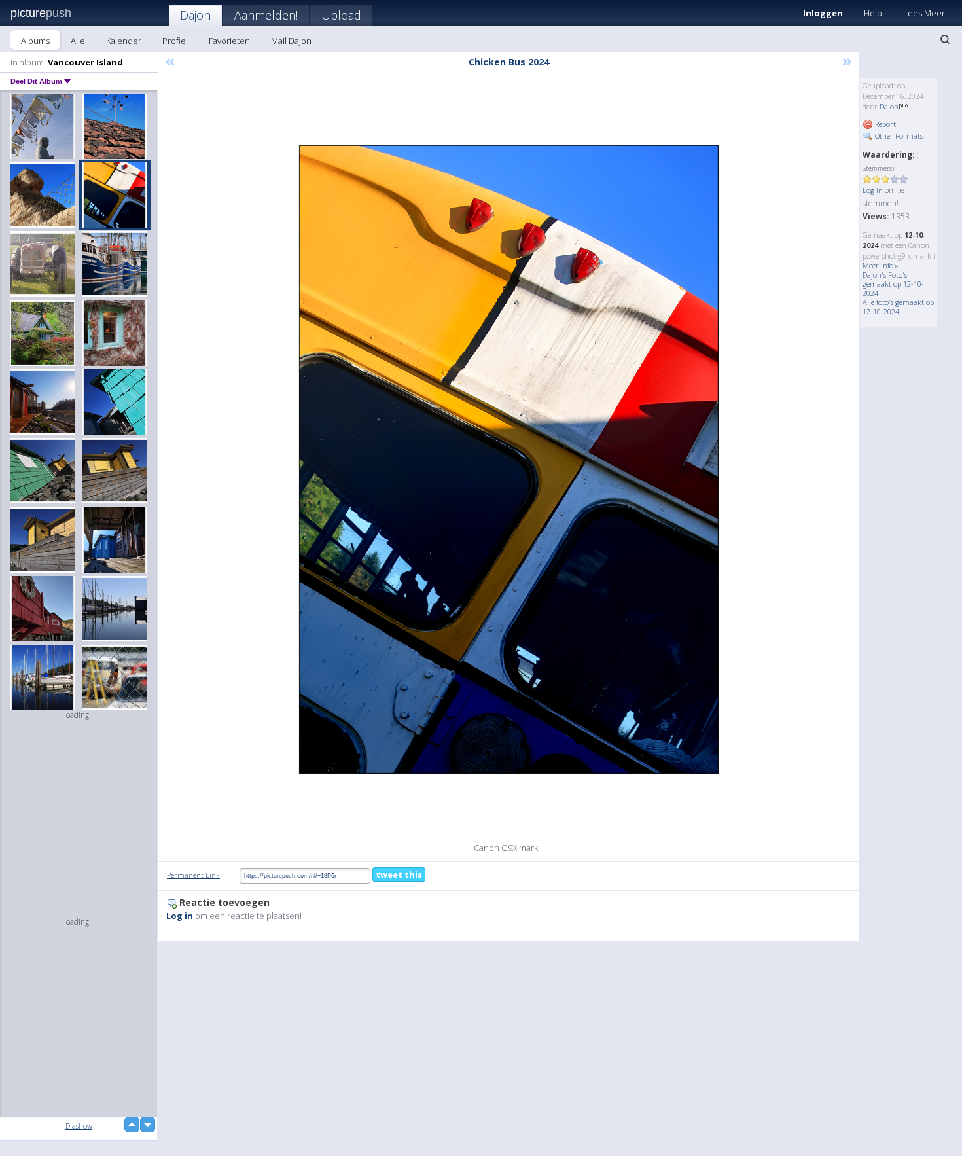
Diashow (78, 1125)
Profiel (175, 40)
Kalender (123, 40)
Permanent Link (193, 875)
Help (873, 13)
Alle (78, 40)
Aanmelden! (266, 15)
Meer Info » (881, 265)
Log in (873, 190)
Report (884, 124)
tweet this (399, 874)
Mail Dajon (291, 40)
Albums (35, 40)
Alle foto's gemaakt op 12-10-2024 (898, 306)
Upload (341, 15)
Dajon (195, 15)
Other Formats (898, 136)
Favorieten (229, 40)
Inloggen (823, 13)
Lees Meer (924, 13)
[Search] (945, 39)
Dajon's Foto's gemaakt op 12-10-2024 (893, 284)
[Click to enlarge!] (509, 459)
